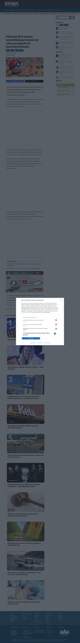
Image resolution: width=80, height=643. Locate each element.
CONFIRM (31, 338)
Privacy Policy (47, 342)
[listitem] (40, 317)
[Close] (61, 300)
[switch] (55, 320)
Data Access (40, 342)
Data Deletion (33, 342)
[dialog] (40, 321)
